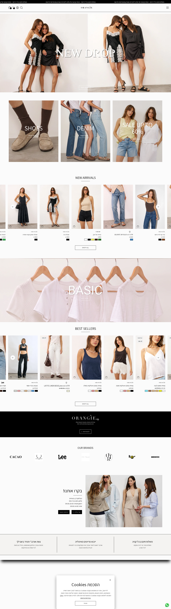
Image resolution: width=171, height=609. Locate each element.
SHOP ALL (85, 248)
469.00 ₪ (71, 237)
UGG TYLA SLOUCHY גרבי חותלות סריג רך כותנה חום (154, 235)
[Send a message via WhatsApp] (167, 605)
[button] (21, 7)
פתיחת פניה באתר (117, 567)
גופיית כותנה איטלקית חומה (65, 386)
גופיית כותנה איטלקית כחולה (33, 386)
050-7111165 (114, 570)
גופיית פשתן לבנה (100, 386)
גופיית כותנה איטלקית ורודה (160, 386)
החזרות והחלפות (157, 574)
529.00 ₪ (135, 237)
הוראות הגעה (64, 512)
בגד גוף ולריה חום (100, 234)
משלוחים (159, 571)
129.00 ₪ (103, 237)
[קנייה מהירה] (14, 226)
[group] (85, 213)
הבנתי (85, 603)
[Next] (12, 207)
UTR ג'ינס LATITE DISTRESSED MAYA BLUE (124, 386)
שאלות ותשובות (157, 567)
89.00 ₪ (39, 237)
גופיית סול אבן (37, 234)
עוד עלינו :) (76, 512)
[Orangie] (86, 7)
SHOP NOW (84, 87)
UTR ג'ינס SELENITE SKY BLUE (63, 234)
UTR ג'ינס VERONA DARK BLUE (127, 234)
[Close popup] (110, 580)
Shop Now (136, 139)
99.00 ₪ (39, 388)
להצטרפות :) (85, 432)
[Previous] (158, 207)
